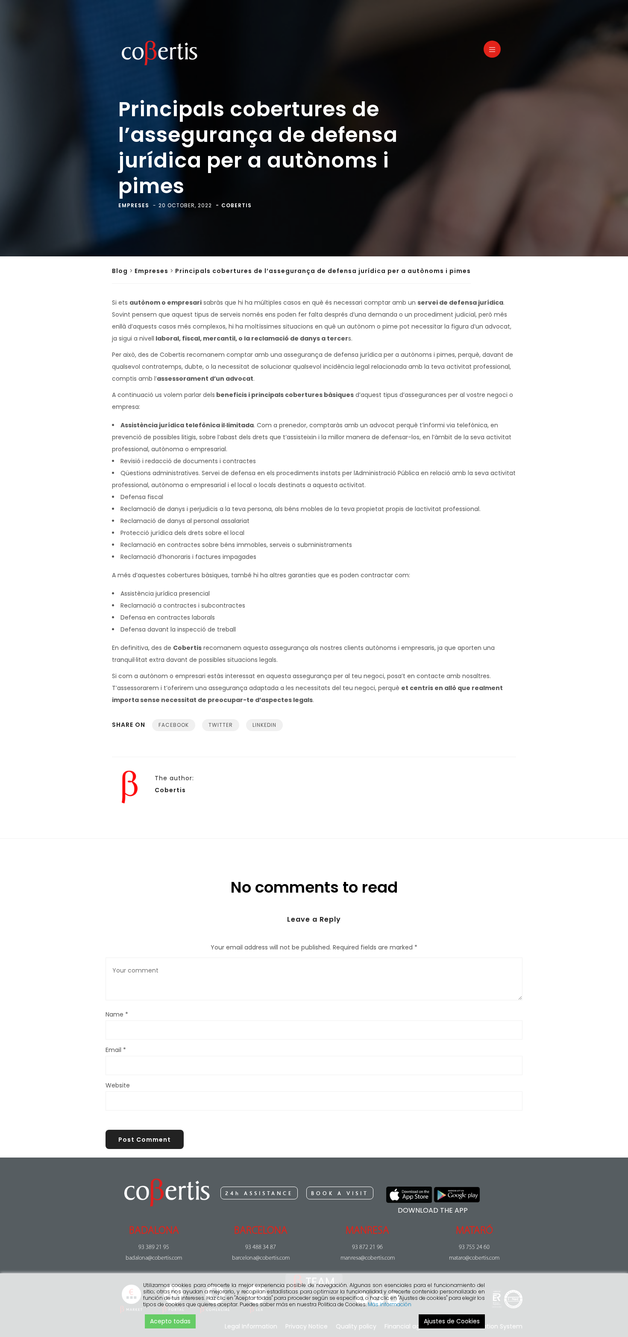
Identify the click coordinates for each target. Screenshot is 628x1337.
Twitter (220, 725)
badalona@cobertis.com (154, 1258)
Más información (389, 1304)
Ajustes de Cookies (452, 1321)
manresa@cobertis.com (367, 1258)
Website (118, 1085)
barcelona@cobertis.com (261, 1258)
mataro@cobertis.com (474, 1258)
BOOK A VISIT (340, 1193)
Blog (120, 271)
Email (116, 1050)
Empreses (151, 271)
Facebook (173, 725)
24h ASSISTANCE (259, 1193)
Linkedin (264, 725)
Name (117, 1014)
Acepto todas (170, 1321)
